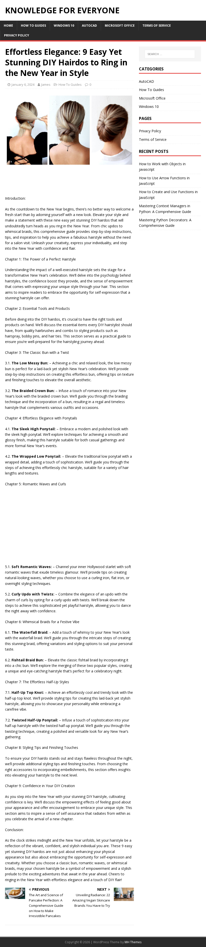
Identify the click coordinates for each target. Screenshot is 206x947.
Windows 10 (64, 25)
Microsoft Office (120, 25)
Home (8, 25)
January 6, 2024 (23, 84)
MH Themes (133, 942)
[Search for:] (170, 54)
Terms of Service (156, 25)
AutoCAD (89, 25)
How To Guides (33, 25)
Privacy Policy (16, 35)
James (45, 84)
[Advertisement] (96, 182)
